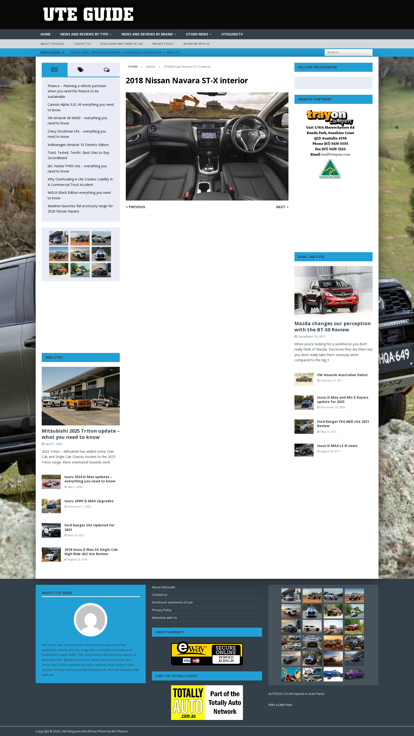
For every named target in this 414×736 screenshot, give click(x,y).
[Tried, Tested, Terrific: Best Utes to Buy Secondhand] (101, 254)
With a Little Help (280, 705)
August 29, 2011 (330, 451)
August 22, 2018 (77, 559)
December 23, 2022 (333, 407)
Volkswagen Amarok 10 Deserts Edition (78, 144)
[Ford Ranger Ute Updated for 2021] (51, 530)
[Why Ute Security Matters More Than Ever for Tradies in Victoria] (291, 674)
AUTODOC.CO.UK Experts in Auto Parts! (296, 693)
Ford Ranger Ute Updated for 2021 (89, 527)
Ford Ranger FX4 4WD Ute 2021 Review (343, 423)
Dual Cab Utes (311, 256)
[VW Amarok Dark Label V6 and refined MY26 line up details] (354, 658)
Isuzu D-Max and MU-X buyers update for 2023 (342, 399)
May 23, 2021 (329, 431)
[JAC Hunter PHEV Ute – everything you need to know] (58, 270)
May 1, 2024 (75, 487)
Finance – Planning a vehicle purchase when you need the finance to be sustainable (77, 91)
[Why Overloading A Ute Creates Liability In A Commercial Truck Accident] (80, 270)
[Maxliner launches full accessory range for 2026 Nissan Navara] (312, 627)
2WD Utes (54, 357)
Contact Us (82, 43)
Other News (197, 34)
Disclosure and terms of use (121, 43)
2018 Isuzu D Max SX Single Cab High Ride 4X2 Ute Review (91, 551)
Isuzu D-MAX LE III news (337, 445)
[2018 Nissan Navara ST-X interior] (207, 197)
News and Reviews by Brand (147, 34)
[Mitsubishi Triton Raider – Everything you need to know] (333, 658)
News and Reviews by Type (84, 34)
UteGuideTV (232, 34)
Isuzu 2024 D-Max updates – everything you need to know (89, 478)
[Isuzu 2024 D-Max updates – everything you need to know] (51, 482)
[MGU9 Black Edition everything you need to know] (101, 270)
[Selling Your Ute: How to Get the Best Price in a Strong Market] (291, 643)
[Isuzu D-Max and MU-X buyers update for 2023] (304, 402)
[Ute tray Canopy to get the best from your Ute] (333, 674)
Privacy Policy (163, 43)
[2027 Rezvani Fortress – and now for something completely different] (312, 643)
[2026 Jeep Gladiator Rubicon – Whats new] (354, 674)
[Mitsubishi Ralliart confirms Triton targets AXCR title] (354, 627)
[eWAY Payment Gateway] (207, 663)
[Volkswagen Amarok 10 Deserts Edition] (80, 254)
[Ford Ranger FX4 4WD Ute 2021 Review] (304, 426)
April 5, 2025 (54, 444)
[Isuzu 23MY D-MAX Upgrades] (51, 506)
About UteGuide (52, 43)
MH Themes (120, 731)
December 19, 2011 (312, 336)
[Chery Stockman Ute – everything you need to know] (58, 254)
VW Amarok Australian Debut (342, 375)
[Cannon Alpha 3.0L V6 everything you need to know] (80, 238)
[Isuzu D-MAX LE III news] (304, 450)
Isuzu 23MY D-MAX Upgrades (89, 501)
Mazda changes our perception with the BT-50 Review (332, 326)
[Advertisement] (81, 317)
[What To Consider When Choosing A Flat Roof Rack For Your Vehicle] (312, 674)
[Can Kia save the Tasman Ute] (354, 643)
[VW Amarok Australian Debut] (304, 379)
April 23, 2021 (76, 535)
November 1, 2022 (79, 506)
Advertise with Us (196, 43)
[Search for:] (349, 52)
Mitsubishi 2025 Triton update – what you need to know (81, 434)
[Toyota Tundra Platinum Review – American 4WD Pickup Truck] (291, 658)
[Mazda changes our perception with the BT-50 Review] (333, 292)
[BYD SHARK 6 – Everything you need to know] (312, 658)
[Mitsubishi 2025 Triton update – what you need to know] (81, 396)
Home (45, 34)
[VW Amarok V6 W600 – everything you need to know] (101, 238)
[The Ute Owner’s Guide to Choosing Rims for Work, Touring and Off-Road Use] (333, 627)
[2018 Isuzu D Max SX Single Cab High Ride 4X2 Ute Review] (51, 554)
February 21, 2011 (332, 380)
